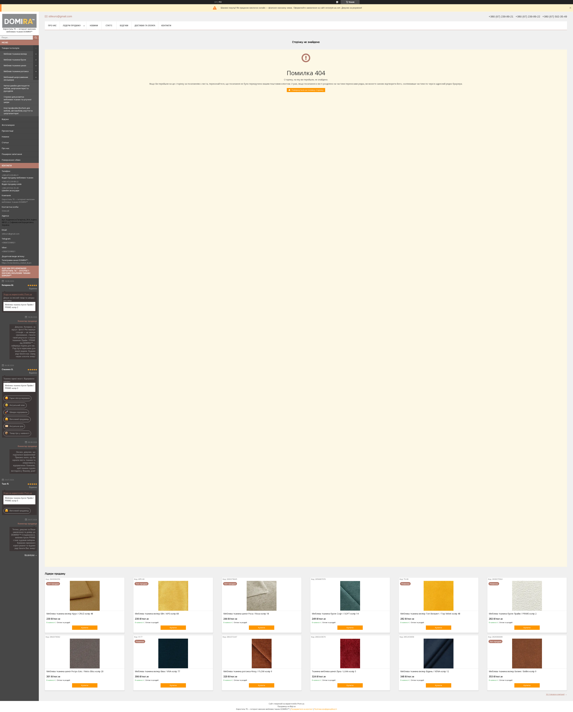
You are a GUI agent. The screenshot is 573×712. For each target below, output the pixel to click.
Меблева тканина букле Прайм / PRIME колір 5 (19, 499)
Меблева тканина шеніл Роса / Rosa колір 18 (246, 613)
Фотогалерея (8, 125)
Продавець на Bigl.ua (287, 706)
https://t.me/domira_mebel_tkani (16, 262)
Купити (84, 627)
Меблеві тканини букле (15, 59)
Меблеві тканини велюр (15, 54)
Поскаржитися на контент (302, 709)
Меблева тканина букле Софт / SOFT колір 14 (335, 613)
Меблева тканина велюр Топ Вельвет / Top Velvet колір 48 (430, 613)
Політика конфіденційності (325, 709)
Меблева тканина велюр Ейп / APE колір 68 (157, 613)
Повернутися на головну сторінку (308, 90)
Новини (5, 136)
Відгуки (5, 119)
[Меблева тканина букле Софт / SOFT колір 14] (350, 596)
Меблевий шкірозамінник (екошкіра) (16, 78)
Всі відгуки (29, 555)
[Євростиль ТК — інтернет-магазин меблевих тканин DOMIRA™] (19, 21)
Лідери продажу (72, 25)
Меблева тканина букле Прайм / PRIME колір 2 (19, 306)
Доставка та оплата (145, 25)
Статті (109, 25)
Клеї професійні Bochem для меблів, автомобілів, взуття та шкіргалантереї (18, 111)
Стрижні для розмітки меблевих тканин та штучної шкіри (17, 99)
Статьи (5, 142)
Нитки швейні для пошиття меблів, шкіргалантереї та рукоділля (16, 88)
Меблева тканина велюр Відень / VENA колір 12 (424, 671)
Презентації (7, 130)
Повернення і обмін (11, 160)
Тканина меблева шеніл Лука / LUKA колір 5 (334, 671)
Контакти (166, 25)
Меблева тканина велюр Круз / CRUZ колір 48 (69, 613)
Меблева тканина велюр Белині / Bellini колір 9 (512, 671)
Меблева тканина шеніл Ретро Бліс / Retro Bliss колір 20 (74, 671)
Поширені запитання (12, 154)
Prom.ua (300, 704)
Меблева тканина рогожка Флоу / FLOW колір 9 (247, 671)
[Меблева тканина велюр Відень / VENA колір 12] (438, 653)
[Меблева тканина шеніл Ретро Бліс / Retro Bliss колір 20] (84, 653)
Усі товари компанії (555, 694)
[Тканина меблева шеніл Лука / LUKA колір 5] (350, 653)
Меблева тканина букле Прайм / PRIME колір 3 (19, 386)
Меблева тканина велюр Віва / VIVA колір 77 (157, 671)
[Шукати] (36, 37)
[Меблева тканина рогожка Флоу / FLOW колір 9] (261, 653)
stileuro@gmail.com (10, 233)
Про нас (5, 148)
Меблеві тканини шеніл (15, 65)
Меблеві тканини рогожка (16, 71)
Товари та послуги (10, 48)
